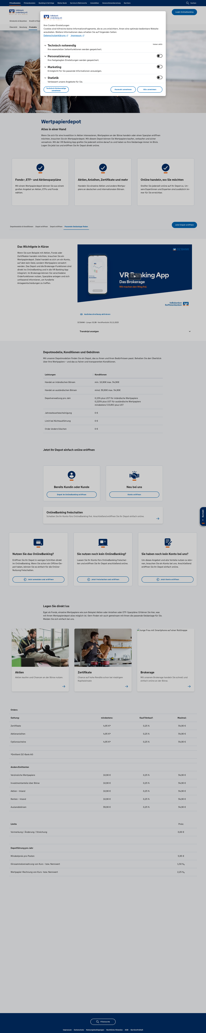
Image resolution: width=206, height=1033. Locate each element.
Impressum (76, 35)
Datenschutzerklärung (55, 35)
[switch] (159, 56)
